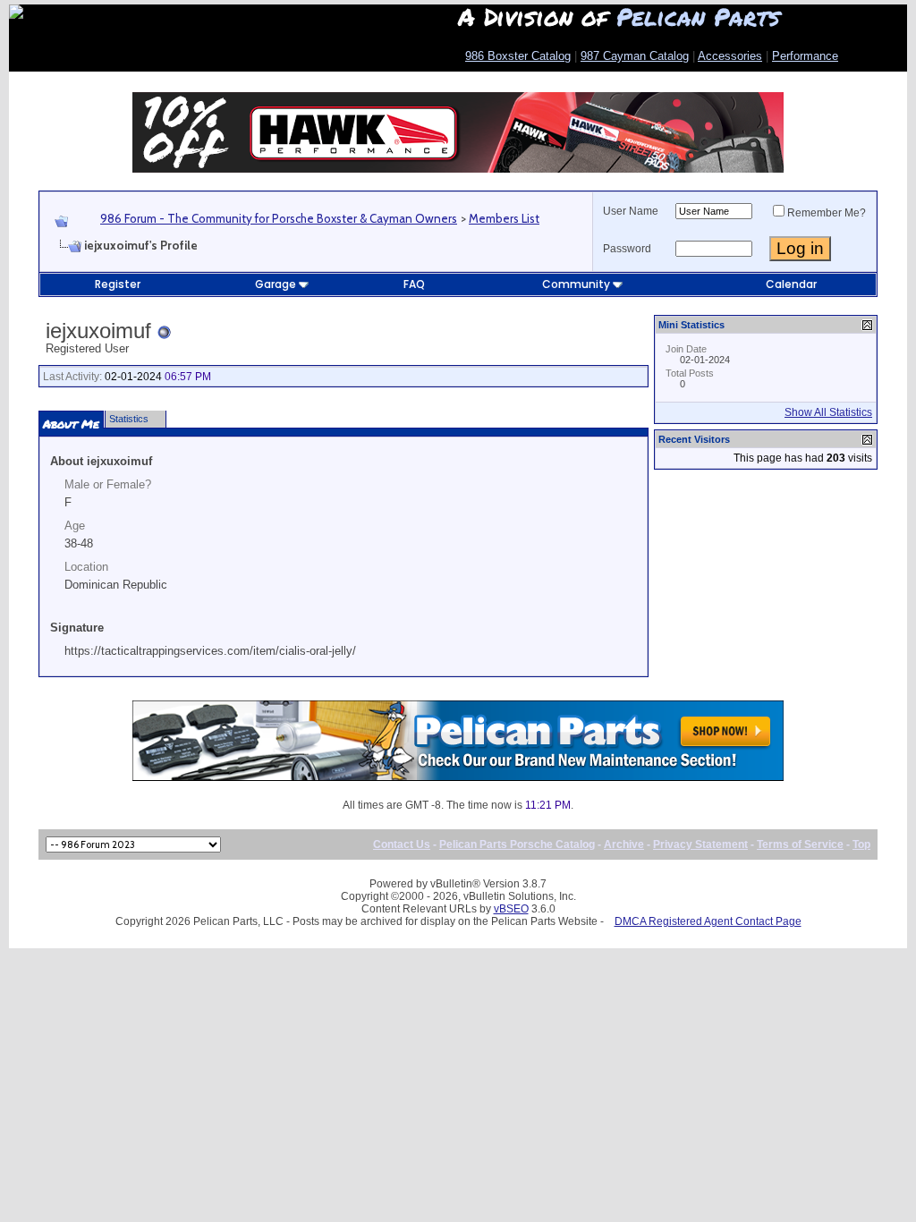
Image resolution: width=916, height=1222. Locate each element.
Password (627, 248)
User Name (630, 211)
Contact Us (401, 844)
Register (117, 284)
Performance (805, 56)
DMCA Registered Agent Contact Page (708, 921)
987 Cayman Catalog (635, 56)
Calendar (791, 284)
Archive (624, 844)
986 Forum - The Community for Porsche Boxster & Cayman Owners (278, 218)
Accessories (730, 56)
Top (861, 844)
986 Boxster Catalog (518, 56)
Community (576, 284)
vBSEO (511, 909)
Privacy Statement (700, 844)
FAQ (414, 284)
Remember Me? (826, 213)
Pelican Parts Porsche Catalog (517, 844)
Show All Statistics (828, 412)
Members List (504, 218)
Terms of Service (800, 844)
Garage (275, 284)
